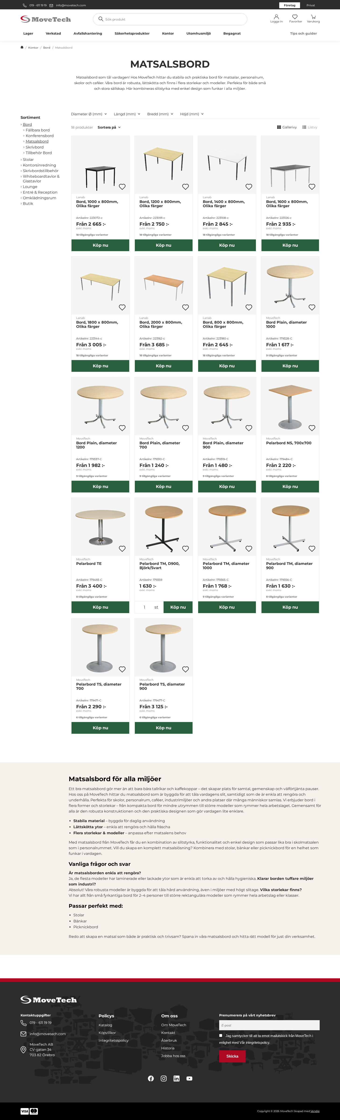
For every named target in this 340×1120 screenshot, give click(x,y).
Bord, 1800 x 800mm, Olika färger (97, 324)
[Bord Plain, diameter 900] (227, 406)
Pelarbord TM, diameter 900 (289, 566)
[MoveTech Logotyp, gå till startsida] (46, 19)
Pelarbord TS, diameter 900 (162, 686)
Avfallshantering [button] (88, 33)
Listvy (312, 127)
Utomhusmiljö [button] (198, 33)
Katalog (105, 1025)
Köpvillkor (107, 1032)
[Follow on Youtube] (189, 1078)
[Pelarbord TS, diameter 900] (164, 647)
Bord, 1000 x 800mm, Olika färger (97, 204)
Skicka (232, 1056)
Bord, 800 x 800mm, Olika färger (223, 324)
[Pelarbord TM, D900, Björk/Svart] (164, 527)
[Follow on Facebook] (150, 1078)
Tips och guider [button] (303, 33)
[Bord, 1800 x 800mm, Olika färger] (100, 285)
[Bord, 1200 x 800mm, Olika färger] (164, 165)
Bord (46, 47)
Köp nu (100, 245)
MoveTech (273, 318)
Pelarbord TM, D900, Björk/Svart (159, 566)
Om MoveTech (173, 1025)
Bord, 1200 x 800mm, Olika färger (160, 204)
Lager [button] (28, 33)
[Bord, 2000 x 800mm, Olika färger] (164, 285)
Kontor (33, 47)
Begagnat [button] (232, 33)
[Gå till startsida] (22, 47)
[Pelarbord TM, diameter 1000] (227, 527)
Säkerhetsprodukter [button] (132, 33)
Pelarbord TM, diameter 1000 (226, 566)
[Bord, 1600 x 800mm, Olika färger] (290, 165)
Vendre (315, 1111)
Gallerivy (290, 127)
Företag (289, 5)
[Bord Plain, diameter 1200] (100, 406)
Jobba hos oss (173, 1056)
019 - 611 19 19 (38, 5)
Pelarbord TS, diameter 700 (99, 686)
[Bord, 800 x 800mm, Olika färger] (227, 285)
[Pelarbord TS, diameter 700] (100, 647)
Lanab (80, 197)
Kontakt (168, 1032)
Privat (311, 5)
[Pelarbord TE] (100, 527)
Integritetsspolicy (114, 1040)
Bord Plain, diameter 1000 (286, 324)
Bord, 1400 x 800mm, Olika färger (224, 204)
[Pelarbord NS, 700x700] (290, 406)
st (156, 607)
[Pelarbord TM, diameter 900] (290, 527)
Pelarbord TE (89, 564)
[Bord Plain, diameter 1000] (290, 285)
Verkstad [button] (53, 33)
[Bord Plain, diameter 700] (164, 406)
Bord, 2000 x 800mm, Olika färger (161, 324)
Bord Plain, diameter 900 (223, 445)
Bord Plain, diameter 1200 (96, 445)
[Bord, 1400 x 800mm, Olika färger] (227, 165)
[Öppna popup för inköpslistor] (122, 186)
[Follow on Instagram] (163, 1078)
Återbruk (169, 1040)
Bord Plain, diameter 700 (160, 445)
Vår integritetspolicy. (255, 1042)
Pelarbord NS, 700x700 (288, 443)
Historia (168, 1048)
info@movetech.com (71, 5)
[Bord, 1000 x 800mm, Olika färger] (100, 165)
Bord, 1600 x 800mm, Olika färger (287, 204)
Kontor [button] (168, 33)
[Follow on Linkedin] (176, 1078)
